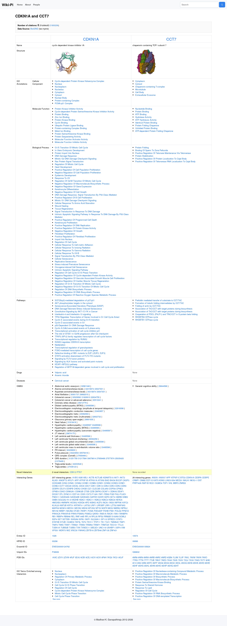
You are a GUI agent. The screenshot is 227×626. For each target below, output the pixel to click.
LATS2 (87, 505)
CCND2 (107, 483)
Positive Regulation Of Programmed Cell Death (76, 219)
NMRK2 (117, 508)
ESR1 (83, 494)
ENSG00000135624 (141, 546)
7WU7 (157, 560)
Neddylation (60, 344)
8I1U (134, 562)
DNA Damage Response (66, 155)
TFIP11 (97, 521)
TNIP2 (55, 524)
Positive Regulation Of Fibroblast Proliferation (75, 236)
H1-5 (69, 499)
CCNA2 (78, 483)
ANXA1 (155, 477)
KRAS (162, 480)
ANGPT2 (63, 480)
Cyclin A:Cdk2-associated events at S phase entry (77, 328)
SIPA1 (81, 519)
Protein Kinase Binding (65, 119)
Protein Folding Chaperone (147, 125)
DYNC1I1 (68, 494)
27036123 (72, 466)
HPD (87, 502)
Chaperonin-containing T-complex (150, 86)
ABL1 (85, 477)
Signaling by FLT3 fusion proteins (70, 358)
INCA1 (106, 502)
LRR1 (107, 505)
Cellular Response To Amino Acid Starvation (75, 203)
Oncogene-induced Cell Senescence (71, 267)
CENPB (69, 488)
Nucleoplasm (60, 86)
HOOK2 (73, 502)
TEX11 (90, 521)
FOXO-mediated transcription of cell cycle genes (76, 350)
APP (77, 480)
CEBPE (205, 477)
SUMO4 (158, 483)
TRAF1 (67, 524)
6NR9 (140, 557)
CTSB (86, 491)
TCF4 (83, 521)
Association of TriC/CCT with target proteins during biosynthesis (163, 308)
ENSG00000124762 (61, 546)
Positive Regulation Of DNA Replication (72, 225)
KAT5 (155, 480)
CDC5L (75, 485)
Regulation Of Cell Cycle (66, 242)
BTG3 (182, 477)
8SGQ (184, 562)
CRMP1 (135, 480)
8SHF (135, 565)
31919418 (71, 422)
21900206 (54, 25)
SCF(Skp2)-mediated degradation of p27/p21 (75, 300)
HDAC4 (104, 499)
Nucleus (58, 83)
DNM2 (143, 480)
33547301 (99, 388)
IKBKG (93, 502)
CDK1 (93, 485)
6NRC (158, 557)
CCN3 (64, 483)
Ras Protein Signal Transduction (69, 161)
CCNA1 (71, 483)
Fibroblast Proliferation (65, 233)
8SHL (146, 565)
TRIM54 (89, 524)
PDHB (106, 510)
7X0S (174, 560)
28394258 (93, 438)
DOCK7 (55, 494)
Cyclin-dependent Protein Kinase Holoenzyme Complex (79, 81)
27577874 (110, 458)
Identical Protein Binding (146, 122)
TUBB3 (72, 527)
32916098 (119, 408)
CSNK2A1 (70, 491)
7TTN (140, 560)
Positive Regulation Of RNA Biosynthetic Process (157, 593)
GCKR (100, 496)
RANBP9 (123, 513)
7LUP (181, 557)
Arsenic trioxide (62, 375)
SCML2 (122, 516)
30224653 (74, 452)
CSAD (62, 491)
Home (20, 4)
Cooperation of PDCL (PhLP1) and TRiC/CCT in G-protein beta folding (166, 314)
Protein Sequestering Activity (68, 136)
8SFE (149, 562)
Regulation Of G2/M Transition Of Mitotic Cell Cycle (78, 180)
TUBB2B (64, 527)
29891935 (89, 419)
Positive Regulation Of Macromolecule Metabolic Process (161, 573)
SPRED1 (112, 519)
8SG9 (166, 562)
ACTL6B (98, 477)
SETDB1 (66, 519)
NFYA (98, 508)
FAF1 (101, 494)
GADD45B (74, 496)
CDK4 (117, 485)
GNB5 (54, 499)
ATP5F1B (83, 480)
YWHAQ (82, 530)
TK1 (103, 521)
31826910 (86, 397)
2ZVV (60, 557)
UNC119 (102, 527)
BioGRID (34, 28)
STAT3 (119, 519)
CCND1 (100, 483)
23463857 (99, 411)
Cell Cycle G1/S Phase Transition (70, 585)
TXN (78, 527)
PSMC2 (88, 513)
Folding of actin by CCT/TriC (148, 305)
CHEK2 (77, 488)
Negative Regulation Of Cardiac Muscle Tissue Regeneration (82, 280)
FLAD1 (123, 494)
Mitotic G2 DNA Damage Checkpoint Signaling (75, 158)
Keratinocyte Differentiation (67, 189)
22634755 (95, 397)
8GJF (120, 557)
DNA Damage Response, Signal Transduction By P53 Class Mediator (86, 194)
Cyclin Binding (61, 122)
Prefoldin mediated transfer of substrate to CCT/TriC (158, 300)
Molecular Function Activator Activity (71, 139)
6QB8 (169, 557)
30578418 (83, 452)
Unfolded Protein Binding (146, 128)
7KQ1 (115, 557)
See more (56, 599)
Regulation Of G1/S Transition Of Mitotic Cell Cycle (78, 283)
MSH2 (85, 508)
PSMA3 (80, 513)
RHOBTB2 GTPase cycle (146, 316)
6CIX (98, 557)
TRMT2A (105, 524)
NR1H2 (55, 510)
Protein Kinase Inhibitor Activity (69, 108)
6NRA (146, 557)
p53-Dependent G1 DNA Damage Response (74, 325)
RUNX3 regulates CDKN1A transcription (72, 341)
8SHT (176, 565)
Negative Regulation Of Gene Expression (73, 186)
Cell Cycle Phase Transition (67, 596)
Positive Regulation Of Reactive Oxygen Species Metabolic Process (85, 294)
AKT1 (116, 477)
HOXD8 (81, 502)
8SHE (207, 562)
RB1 (54, 516)
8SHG (141, 565)
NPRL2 (124, 508)
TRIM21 (74, 524)
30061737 (74, 394)
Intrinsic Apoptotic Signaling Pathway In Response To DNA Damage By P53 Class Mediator (92, 215)
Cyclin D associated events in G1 (70, 322)
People (36, 4)
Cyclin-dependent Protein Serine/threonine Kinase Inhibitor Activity (84, 111)
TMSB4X (115, 521)
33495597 (87, 424)
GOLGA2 (62, 499)
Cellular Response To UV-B (67, 253)
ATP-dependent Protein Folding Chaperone (154, 130)
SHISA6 (74, 519)
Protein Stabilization (144, 155)
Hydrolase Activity (143, 117)
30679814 (91, 458)
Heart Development (63, 166)
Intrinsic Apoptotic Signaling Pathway (71, 269)
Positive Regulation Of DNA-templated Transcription (158, 596)
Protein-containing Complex (67, 100)
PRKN (74, 513)
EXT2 (89, 494)
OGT (200, 480)
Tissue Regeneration (64, 208)
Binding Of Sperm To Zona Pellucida (151, 150)
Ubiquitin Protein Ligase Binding (69, 125)
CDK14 (100, 485)
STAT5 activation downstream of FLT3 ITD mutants (78, 355)
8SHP (164, 565)
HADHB (74, 499)
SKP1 (87, 519)
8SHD (201, 562)
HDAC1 (82, 499)
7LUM (175, 557)
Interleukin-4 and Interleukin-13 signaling (73, 314)
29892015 (84, 394)
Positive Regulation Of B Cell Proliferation (73, 197)
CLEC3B (96, 488)
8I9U (139, 562)
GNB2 (125, 496)
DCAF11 (106, 491)
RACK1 (110, 513)
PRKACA (56, 513)
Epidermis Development (65, 175)
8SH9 (189, 562)
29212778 (82, 402)
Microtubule (140, 89)
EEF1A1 (76, 494)
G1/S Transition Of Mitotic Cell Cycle (71, 147)
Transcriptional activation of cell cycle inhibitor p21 (77, 330)
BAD (107, 480)
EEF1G (149, 480)
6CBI (83, 557)
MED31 (70, 508)
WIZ (68, 530)
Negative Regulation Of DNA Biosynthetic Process (77, 292)
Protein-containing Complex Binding (71, 128)
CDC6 (81, 485)
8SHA (195, 562)
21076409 (59, 461)
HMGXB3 (56, 502)
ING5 (111, 502)
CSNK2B (79, 491)
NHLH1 (186, 480)
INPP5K (118, 502)
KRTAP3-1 (78, 505)
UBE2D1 (94, 527)
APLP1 (71, 480)
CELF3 (62, 488)
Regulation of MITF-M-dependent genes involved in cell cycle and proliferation (89, 367)
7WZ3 (163, 560)
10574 (135, 535)
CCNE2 (55, 485)
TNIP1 (122, 521)
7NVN (198, 557)
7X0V (180, 560)
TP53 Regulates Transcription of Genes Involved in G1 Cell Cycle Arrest (87, 316)
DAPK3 (98, 491)
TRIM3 (82, 524)
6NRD (163, 557)
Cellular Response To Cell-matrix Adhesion (74, 244)
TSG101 (113, 524)
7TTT (146, 560)
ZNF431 (113, 530)
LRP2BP (100, 505)
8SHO (158, 565)
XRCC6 (74, 530)
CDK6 (123, 485)
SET (60, 519)
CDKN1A (91, 39)
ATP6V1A (93, 480)
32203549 (77, 463)
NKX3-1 (193, 480)
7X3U (191, 560)
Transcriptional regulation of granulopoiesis (74, 347)
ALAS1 (55, 480)
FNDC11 (56, 496)
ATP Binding (140, 114)
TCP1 (165, 483)
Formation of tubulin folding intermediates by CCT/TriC (159, 303)
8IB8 (144, 562)
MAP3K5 (121, 505)
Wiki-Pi (7, 4)
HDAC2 (97, 499)
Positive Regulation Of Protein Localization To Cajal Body (161, 158)
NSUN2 (69, 510)
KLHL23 (55, 505)
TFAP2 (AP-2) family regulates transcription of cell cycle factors (83, 336)
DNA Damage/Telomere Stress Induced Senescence (78, 308)
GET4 (112, 496)
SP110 (104, 519)
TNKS (61, 524)
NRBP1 (62, 510)
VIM (123, 527)
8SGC (172, 562)
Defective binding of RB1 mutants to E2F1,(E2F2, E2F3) (80, 353)
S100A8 (115, 516)
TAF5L (78, 521)
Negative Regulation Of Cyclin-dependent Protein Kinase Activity (84, 275)
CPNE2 (119, 488)
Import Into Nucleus (63, 239)
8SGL (178, 562)
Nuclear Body (61, 97)
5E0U (77, 557)
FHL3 (117, 494)
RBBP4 (60, 516)
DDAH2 (113, 491)
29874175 (70, 433)
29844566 (163, 386)
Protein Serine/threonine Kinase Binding (72, 133)
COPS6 (112, 488)
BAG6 (112, 480)
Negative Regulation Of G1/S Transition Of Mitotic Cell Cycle (82, 286)
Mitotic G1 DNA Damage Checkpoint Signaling (75, 200)
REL (73, 516)
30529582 (76, 397)
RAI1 (116, 513)
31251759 (73, 458)
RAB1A (103, 513)
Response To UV (62, 178)
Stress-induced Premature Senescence (72, 264)
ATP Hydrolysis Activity (146, 119)
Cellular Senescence (64, 258)
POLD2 (118, 510)
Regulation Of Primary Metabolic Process (73, 576)
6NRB (152, 557)
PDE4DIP (98, 510)
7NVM (192, 557)
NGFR (104, 508)
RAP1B (145, 483)
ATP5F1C (175, 477)
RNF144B (80, 516)
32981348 (85, 386)
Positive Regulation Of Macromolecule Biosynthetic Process (162, 579)
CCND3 (114, 483)
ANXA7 (162, 477)
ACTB (91, 477)
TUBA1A (56, 527)
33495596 (89, 405)
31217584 (82, 458)
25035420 (119, 458)
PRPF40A (136, 483)
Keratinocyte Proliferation (66, 222)
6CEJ (88, 557)
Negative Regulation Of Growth (68, 230)
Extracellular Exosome (145, 94)
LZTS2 (114, 505)
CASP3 (126, 480)
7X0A (169, 560)
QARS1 (95, 513)
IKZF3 (99, 502)
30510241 (97, 399)
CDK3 (112, 485)
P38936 (55, 551)
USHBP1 (111, 527)
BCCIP (119, 480)
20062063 (84, 413)
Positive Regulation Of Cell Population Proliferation (77, 169)
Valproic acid (60, 372)
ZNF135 (105, 530)
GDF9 (106, 496)
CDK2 (106, 485)
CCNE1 (121, 483)
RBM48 (67, 516)
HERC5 (119, 499)
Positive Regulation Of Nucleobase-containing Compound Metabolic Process (169, 571)
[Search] (222, 4)
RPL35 (94, 516)
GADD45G (84, 496)
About (28, 4)
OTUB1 (77, 510)
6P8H (103, 557)
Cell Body (139, 92)
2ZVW (66, 557)
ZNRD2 (182, 483)
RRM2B (107, 516)
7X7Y (202, 560)
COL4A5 (104, 488)
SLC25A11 (95, 519)
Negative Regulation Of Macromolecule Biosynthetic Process (82, 183)
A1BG (75, 477)
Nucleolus (59, 89)
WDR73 (62, 530)
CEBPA (55, 488)
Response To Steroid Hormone (149, 585)
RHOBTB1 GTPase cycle (146, 319)
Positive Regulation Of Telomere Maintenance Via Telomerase (163, 153)
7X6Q (197, 560)
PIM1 (111, 510)
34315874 (89, 388)
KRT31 (70, 505)
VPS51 (55, 530)
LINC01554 (170, 480)
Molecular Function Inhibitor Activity (71, 142)
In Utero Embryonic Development (69, 150)
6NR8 (134, 557)
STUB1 (63, 521)
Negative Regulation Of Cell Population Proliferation (78, 172)
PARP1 (84, 510)
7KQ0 (109, 557)
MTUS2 (91, 508)
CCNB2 (92, 483)
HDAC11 (90, 499)
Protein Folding (142, 147)
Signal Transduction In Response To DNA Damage (77, 211)
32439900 (71, 449)
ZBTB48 (98, 530)
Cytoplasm (59, 92)
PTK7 (79, 472)
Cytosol (58, 94)
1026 (54, 535)
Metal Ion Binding (62, 130)
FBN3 (106, 494)
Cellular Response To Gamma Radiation (72, 250)
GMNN (119, 496)
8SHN (152, 565)
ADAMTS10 (108, 477)
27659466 (81, 455)
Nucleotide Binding (143, 108)
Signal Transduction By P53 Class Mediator (74, 255)
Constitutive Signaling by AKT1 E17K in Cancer (76, 311)
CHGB (84, 488)
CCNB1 (85, 483)
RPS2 (100, 516)
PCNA (90, 510)
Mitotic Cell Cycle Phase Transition (70, 593)
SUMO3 (70, 521)
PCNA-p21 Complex (64, 103)
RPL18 (88, 516)
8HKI (208, 560)
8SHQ (170, 565)
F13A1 (95, 494)
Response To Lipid (143, 587)
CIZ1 (89, 488)
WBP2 (176, 483)
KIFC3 (125, 502)
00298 (54, 541)
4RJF (72, 557)
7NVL (186, 557)
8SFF (155, 562)
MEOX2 (77, 508)
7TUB (151, 560)
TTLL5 (120, 524)
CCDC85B (56, 483)
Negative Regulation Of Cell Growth (70, 191)
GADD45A (64, 496)
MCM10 (63, 508)
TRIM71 (96, 524)
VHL (170, 483)
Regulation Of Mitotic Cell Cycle (69, 164)
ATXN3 (101, 480)
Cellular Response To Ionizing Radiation (72, 247)
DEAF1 (121, 491)
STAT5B (55, 521)
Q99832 (135, 551)
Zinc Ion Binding (62, 117)
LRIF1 (93, 505)
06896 (135, 541)
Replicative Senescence (65, 261)
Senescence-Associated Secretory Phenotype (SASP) (79, 305)
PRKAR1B (65, 513)
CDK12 (73, 472)
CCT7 (171, 39)
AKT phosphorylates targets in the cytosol (73, 303)
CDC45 (68, 485)
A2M (80, 477)
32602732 (96, 416)
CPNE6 (55, 491)
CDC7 (87, 485)
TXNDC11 (85, 527)
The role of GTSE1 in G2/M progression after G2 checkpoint (81, 333)
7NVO (204, 557)
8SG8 (160, 562)
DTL (61, 494)
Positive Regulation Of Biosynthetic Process (155, 576)
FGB (112, 494)
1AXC (54, 557)
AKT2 (122, 477)
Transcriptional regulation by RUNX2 (71, 339)
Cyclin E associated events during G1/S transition (77, 319)
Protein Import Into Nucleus (67, 153)
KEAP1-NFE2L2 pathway (66, 364)
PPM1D (125, 510)
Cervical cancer (62, 380)
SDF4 (54, 519)
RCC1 (152, 483)
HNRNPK (65, 502)
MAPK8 (55, 508)
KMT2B (63, 505)
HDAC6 (112, 499)
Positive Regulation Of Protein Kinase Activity (75, 228)
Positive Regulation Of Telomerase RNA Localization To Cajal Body (165, 161)
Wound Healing (61, 205)
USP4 (118, 527)
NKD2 (110, 508)
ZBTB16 (90, 530)
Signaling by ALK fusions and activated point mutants (79, 361)
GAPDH (93, 496)
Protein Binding (61, 114)
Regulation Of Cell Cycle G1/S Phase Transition (76, 272)
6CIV (93, 557)
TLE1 (107, 521)
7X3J (186, 560)
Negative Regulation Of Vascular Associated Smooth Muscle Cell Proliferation (89, 278)
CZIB (92, 491)
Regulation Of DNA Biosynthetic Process (73, 289)
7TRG (135, 560)
